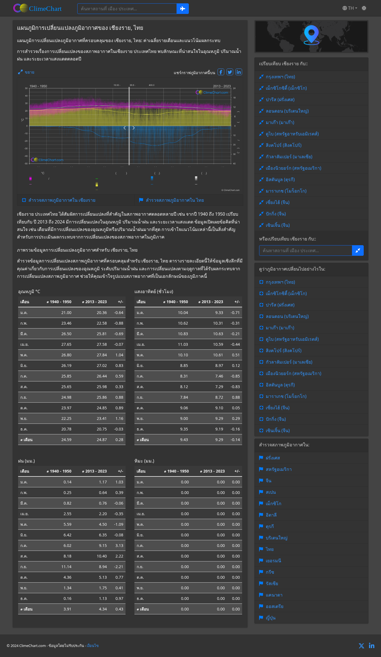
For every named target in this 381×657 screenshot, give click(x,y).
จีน (268, 481)
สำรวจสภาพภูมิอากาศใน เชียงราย (61, 200)
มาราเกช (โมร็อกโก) (286, 191)
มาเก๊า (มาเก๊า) (280, 122)
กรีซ (270, 572)
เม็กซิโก (273, 503)
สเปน (271, 492)
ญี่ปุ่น (271, 618)
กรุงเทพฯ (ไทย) (280, 77)
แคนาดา (274, 595)
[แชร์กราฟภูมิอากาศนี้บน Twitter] (229, 72)
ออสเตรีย (274, 606)
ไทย (270, 549)
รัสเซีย (272, 583)
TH (350, 8)
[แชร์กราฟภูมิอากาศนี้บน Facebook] (221, 72)
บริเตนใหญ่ (277, 538)
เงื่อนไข (93, 645)
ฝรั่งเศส (273, 458)
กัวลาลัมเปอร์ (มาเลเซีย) (289, 157)
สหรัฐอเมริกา (279, 469)
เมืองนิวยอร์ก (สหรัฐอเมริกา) (293, 168)
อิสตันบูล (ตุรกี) (280, 179)
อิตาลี (271, 515)
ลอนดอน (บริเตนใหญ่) (287, 111)
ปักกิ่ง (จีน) (276, 214)
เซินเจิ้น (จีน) (278, 225)
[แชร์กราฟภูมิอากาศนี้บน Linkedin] (238, 72)
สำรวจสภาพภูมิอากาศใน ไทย (175, 200)
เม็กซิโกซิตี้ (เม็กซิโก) (286, 88)
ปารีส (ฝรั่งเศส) (280, 99)
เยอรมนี (273, 561)
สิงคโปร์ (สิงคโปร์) (284, 145)
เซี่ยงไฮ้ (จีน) (278, 202)
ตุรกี (270, 526)
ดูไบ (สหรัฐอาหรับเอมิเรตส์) (292, 134)
